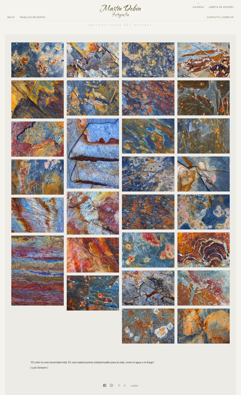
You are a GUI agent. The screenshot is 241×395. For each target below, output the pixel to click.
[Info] (119, 385)
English (134, 385)
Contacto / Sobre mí (220, 17)
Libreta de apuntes (221, 7)
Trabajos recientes (32, 17)
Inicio (11, 17)
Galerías (198, 7)
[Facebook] (104, 385)
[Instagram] (111, 385)
